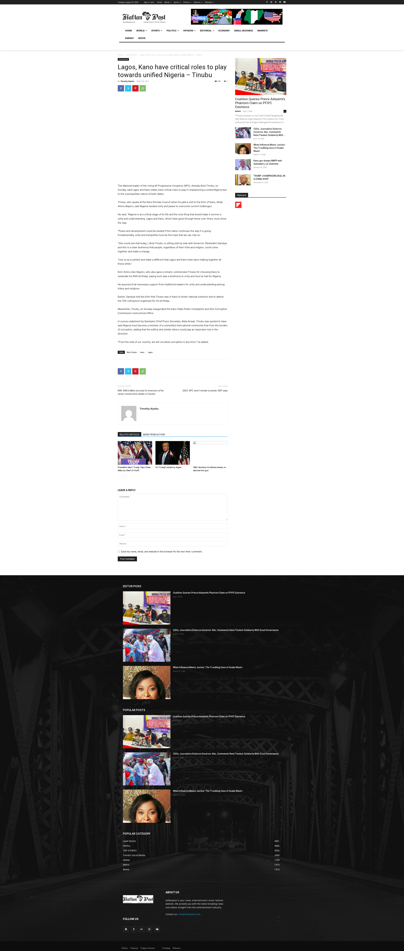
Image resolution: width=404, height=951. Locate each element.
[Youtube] (284, 2)
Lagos (150, 352)
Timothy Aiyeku (127, 81)
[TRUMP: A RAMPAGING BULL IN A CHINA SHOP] (243, 179)
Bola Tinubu (132, 352)
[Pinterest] (135, 88)
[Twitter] (276, 2)
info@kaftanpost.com (189, 914)
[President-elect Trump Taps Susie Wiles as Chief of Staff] (135, 453)
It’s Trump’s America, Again (168, 467)
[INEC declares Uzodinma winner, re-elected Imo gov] (210, 453)
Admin (238, 111)
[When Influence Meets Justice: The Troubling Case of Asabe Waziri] (243, 148)
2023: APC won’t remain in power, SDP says (205, 390)
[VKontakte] (157, 929)
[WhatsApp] (143, 88)
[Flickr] (141, 929)
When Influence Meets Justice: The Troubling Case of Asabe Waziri (269, 147)
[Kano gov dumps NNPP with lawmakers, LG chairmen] (243, 164)
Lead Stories (131, 54)
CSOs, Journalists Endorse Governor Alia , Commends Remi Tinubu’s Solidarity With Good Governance (226, 630)
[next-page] (125, 477)
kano (142, 352)
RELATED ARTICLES (129, 434)
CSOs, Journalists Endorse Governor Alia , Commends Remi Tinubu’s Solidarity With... (269, 132)
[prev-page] (120, 477)
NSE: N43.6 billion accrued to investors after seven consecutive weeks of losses (141, 392)
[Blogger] (126, 929)
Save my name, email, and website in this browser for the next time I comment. (161, 551)
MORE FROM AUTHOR (154, 434)
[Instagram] (271, 2)
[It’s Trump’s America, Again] (172, 453)
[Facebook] (267, 2)
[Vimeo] (280, 2)
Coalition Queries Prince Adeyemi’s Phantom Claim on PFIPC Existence (260, 103)
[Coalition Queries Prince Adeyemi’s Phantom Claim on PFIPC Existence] (260, 76)
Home (120, 54)
